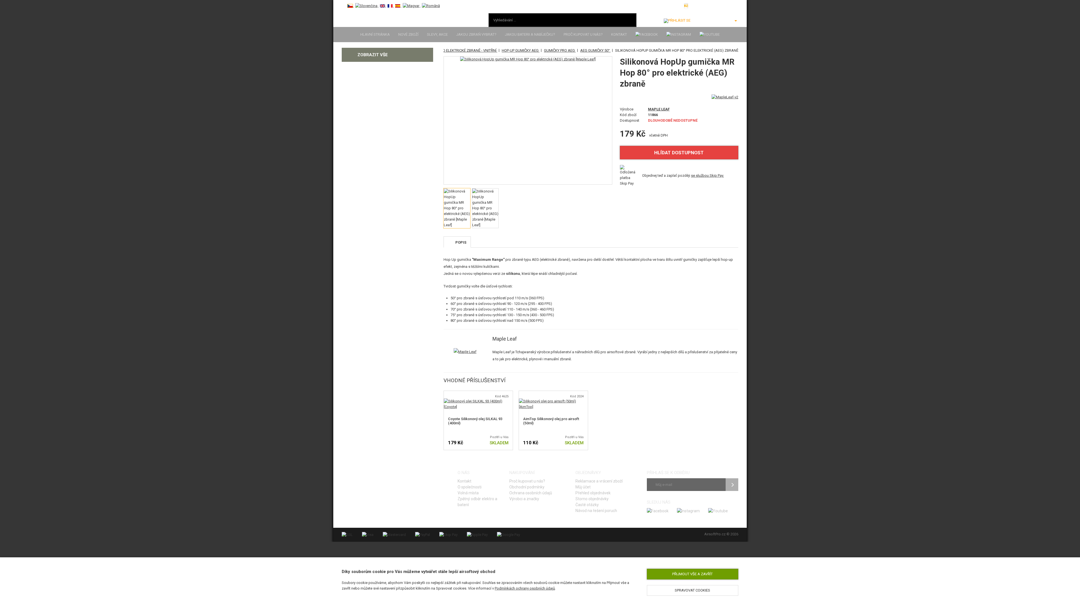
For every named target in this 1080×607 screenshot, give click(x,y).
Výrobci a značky (524, 499)
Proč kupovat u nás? (583, 34)
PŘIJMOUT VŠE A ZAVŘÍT (692, 574)
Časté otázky (587, 504)
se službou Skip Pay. (707, 175)
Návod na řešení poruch (596, 510)
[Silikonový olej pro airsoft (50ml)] (553, 401)
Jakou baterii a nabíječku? (530, 34)
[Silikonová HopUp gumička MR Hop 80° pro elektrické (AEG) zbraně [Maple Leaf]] (528, 59)
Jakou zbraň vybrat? (476, 34)
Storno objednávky (592, 499)
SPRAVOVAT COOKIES (692, 590)
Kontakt (619, 34)
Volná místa (468, 493)
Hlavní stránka (375, 34)
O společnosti (470, 487)
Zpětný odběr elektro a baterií (477, 502)
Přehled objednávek (593, 493)
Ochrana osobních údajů (530, 493)
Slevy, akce (437, 34)
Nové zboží (408, 34)
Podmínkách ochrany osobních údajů (525, 588)
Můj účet (583, 487)
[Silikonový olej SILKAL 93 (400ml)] (478, 401)
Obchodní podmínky (526, 487)
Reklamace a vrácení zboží (599, 481)
